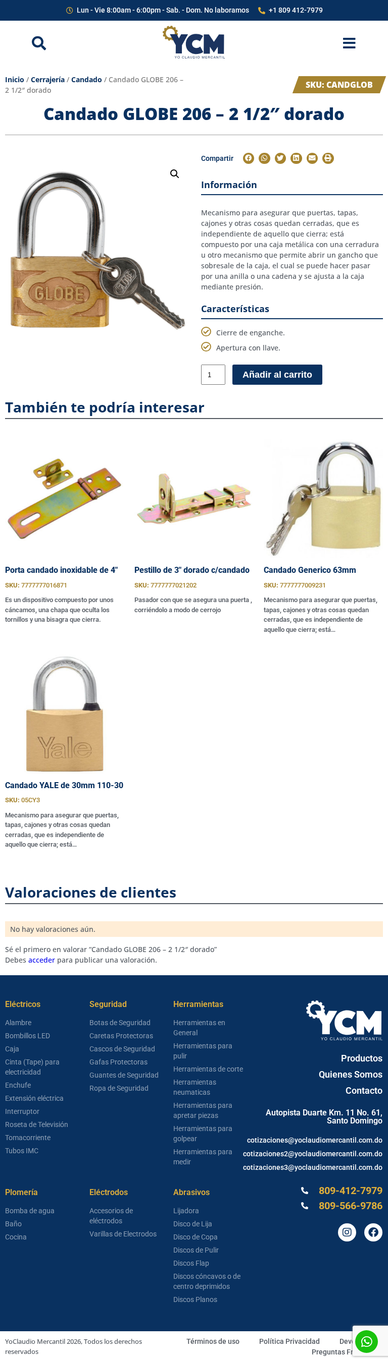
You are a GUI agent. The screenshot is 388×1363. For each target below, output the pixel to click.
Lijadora (186, 1211)
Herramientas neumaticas (194, 1087)
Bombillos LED (27, 1036)
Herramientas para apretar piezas (202, 1110)
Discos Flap (191, 1263)
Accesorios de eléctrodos (111, 1216)
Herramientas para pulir (202, 1051)
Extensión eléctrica (34, 1098)
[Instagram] (347, 1232)
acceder (41, 960)
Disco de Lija (192, 1224)
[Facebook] (373, 1232)
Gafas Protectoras (118, 1062)
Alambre (18, 1023)
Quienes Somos (350, 1074)
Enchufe (18, 1085)
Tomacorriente (28, 1138)
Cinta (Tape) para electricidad (32, 1067)
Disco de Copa (195, 1237)
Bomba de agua (30, 1211)
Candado (86, 79)
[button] (175, 174)
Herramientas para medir (202, 1157)
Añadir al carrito (277, 375)
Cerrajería (48, 79)
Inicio (14, 79)
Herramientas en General (199, 1028)
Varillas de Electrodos (123, 1234)
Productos (361, 1058)
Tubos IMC (21, 1151)
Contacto (364, 1090)
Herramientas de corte (208, 1069)
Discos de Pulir (196, 1250)
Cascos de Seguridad (122, 1049)
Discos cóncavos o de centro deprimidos (206, 1281)
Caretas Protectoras (121, 1036)
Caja (12, 1049)
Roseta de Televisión (36, 1124)
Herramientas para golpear (202, 1133)
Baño (13, 1224)
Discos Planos (195, 1299)
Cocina (16, 1237)
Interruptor (22, 1111)
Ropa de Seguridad (119, 1088)
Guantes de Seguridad (124, 1075)
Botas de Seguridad (120, 1023)
